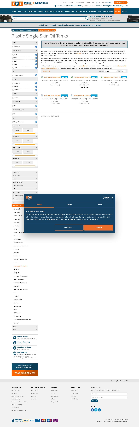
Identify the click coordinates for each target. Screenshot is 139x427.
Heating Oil (22, 11)
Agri (99, 11)
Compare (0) (46, 71)
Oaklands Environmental (21, 289)
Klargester (17, 273)
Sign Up (94, 401)
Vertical (16, 90)
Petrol (60, 11)
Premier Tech (18, 299)
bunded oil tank (83, 66)
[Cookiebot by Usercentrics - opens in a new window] (104, 198)
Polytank (16, 296)
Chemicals (92, 11)
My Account (74, 390)
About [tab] (100, 205)
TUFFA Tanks (17, 313)
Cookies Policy (15, 390)
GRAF (15, 263)
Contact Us (90, 2)
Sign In (71, 2)
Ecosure (16, 252)
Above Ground (18, 75)
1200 (15, 58)
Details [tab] (69, 205)
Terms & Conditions (17, 405)
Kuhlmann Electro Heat (20, 276)
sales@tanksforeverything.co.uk (116, 6)
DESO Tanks (17, 239)
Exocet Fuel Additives (20, 259)
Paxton (16, 293)
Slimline (16, 86)
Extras (124, 11)
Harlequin (17, 46)
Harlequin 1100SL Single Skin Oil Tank (55, 80)
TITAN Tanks (17, 306)
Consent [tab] (39, 205)
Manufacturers (107, 11)
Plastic (16, 98)
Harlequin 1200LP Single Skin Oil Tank (84, 80)
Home (14, 11)
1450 (15, 64)
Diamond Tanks (18, 242)
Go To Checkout (120, 2)
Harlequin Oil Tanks (31, 30)
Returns (33, 396)
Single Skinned (18, 122)
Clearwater (17, 236)
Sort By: (101, 71)
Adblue (40, 11)
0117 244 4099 (76, 6)
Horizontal (17, 83)
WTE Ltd (16, 323)
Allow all (99, 227)
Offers (117, 11)
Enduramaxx (17, 256)
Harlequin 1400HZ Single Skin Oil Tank (114, 80)
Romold (16, 303)
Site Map (34, 399)
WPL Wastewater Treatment (22, 320)
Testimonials (80, 2)
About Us (14, 393)
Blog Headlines (55, 402)
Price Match (34, 390)
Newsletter (74, 399)
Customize (68, 227)
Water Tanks (69, 11)
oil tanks (78, 53)
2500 (15, 67)
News (65, 2)
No (15, 106)
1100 (15, 54)
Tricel (15, 309)
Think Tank (54, 390)
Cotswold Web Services (120, 421)
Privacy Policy (15, 399)
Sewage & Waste (81, 11)
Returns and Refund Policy (19, 402)
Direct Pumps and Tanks (21, 246)
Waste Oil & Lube (18, 182)
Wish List (73, 396)
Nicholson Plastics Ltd (20, 283)
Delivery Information (17, 396)
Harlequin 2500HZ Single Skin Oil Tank (84, 99)
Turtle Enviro (17, 316)
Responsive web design (103, 421)
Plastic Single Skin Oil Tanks (47, 30)
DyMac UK (17, 249)
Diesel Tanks (32, 11)
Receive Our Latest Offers (19, 410)
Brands (53, 393)
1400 (15, 61)
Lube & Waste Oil (51, 11)
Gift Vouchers (55, 396)
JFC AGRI (16, 269)
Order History (75, 393)
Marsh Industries (19, 279)
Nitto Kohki (17, 286)
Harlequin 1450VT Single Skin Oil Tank (55, 99)
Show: (119, 71)
